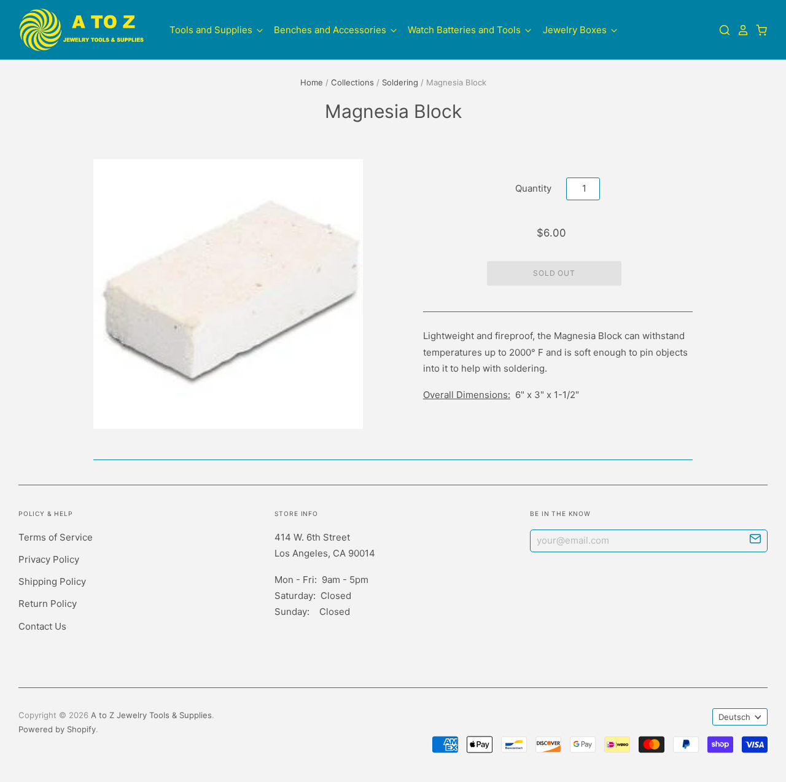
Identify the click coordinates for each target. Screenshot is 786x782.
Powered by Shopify (57, 729)
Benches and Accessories (331, 30)
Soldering (400, 82)
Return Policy (47, 603)
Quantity (533, 188)
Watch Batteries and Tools (465, 30)
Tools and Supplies (212, 30)
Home (311, 82)
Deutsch (734, 717)
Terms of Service (55, 537)
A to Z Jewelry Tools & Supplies (151, 715)
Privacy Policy (48, 559)
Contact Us (42, 626)
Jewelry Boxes (576, 30)
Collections (352, 82)
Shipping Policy (52, 581)
